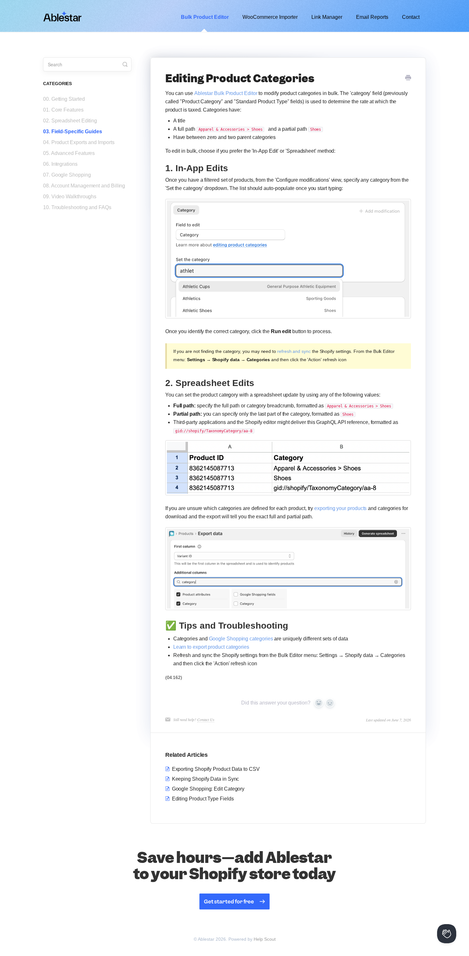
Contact (411, 17)
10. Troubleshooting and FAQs (77, 207)
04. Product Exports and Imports (79, 142)
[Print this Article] (408, 78)
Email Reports (372, 17)
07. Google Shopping (67, 175)
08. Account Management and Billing (84, 185)
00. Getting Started (64, 99)
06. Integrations (60, 164)
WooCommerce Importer (270, 17)
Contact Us (205, 719)
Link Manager (326, 17)
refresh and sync (294, 351)
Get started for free (229, 901)
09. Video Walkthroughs (69, 196)
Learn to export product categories (211, 647)
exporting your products (341, 508)
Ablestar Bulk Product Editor (225, 93)
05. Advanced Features (69, 153)
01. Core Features (63, 110)
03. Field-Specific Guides (72, 131)
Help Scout (265, 939)
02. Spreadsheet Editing (70, 120)
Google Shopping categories (241, 638)
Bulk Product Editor (205, 17)
